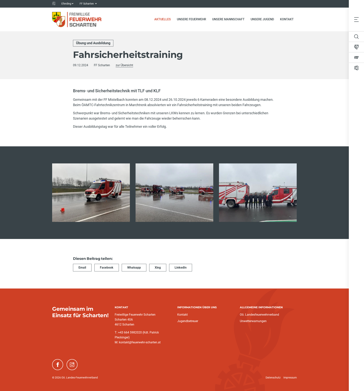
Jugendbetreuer (187, 321)
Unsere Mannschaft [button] (228, 19)
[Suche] (356, 37)
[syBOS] (356, 57)
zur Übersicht (124, 65)
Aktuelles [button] (162, 19)
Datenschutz (273, 377)
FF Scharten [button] (87, 3)
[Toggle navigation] (356, 19)
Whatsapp (134, 267)
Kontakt (287, 19)
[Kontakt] (356, 47)
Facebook (106, 267)
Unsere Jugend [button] (262, 19)
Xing (158, 267)
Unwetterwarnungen (253, 321)
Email (82, 267)
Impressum (290, 377)
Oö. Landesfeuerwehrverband (259, 314)
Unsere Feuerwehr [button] (191, 19)
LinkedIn (181, 267)
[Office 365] (356, 68)
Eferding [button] (66, 3)
